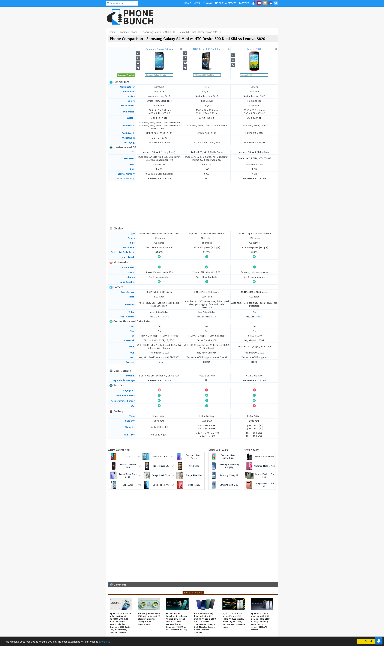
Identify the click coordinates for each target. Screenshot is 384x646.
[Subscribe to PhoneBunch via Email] (265, 4)
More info (104, 641)
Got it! (368, 641)
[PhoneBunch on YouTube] (259, 4)
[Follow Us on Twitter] (275, 4)
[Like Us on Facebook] (270, 4)
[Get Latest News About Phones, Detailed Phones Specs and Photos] (114, 17)
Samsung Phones (218, 450)
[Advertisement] (223, 17)
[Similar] (165, 317)
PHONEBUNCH (138, 17)
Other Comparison (119, 450)
